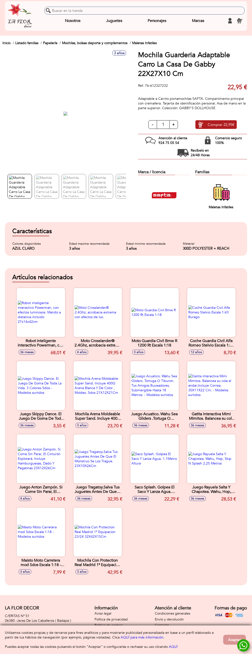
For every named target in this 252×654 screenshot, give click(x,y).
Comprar (221, 124)
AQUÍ (173, 646)
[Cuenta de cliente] (230, 21)
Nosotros (72, 20)
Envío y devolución (169, 619)
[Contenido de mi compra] (240, 21)
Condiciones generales (172, 613)
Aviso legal (102, 613)
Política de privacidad (111, 619)
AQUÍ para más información (142, 637)
